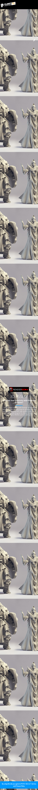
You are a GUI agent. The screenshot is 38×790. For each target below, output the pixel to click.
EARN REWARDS (7, 787)
